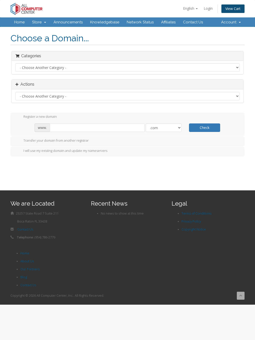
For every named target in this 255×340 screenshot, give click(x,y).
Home (19, 22)
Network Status (140, 22)
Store (38, 22)
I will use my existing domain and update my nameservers (65, 151)
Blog (23, 277)
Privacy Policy (191, 221)
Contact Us (193, 22)
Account (229, 22)
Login (208, 8)
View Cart (233, 8)
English (189, 8)
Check (204, 127)
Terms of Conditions (197, 213)
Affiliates (168, 22)
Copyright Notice (194, 229)
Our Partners (30, 269)
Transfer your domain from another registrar (56, 140)
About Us (27, 261)
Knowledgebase (104, 22)
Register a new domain (40, 116)
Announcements (68, 22)
